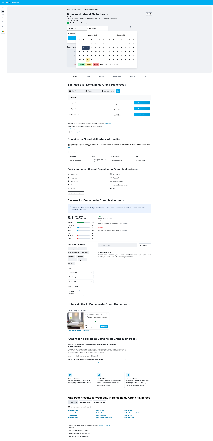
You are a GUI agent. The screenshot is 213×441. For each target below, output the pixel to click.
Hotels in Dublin (72, 415)
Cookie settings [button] (72, 129)
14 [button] (84, 52)
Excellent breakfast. (106, 221)
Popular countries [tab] (85, 402)
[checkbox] (76, 292)
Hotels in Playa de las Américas (132, 413)
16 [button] (92, 52)
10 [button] (96, 48)
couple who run (72, 260)
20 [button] (80, 56)
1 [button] (87, 44)
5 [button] (103, 44)
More (69, 147)
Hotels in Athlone (73, 413)
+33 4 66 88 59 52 (72, 21)
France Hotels (75, 9)
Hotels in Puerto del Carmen (104, 417)
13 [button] (80, 52)
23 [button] (92, 56)
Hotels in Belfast (100, 413)
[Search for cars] (3, 14)
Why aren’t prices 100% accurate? (79, 436)
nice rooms (71, 263)
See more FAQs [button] (97, 363)
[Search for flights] (3, 7)
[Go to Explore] (3, 21)
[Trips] (3, 26)
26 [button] (104, 56)
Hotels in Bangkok (73, 417)
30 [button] (92, 60)
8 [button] (87, 48)
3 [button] (95, 44)
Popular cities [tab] (73, 402)
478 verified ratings (82, 23)
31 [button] (133, 60)
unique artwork (82, 260)
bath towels (85, 252)
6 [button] (79, 48)
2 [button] (91, 44)
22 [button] (88, 56)
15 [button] (88, 52)
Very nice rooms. (105, 218)
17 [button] (96, 52)
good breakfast (82, 249)
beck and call (79, 256)
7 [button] (83, 48)
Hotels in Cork (100, 410)
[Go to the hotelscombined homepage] (12, 2)
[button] (3, 2)
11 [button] (100, 48)
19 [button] (104, 52)
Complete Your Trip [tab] (99, 402)
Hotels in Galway (128, 410)
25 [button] (100, 56)
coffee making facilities (74, 252)
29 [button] (88, 60)
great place (71, 256)
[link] (79, 330)
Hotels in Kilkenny (129, 417)
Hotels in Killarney (73, 410)
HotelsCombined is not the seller (78, 430)
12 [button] (104, 48)
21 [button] (84, 56)
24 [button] (96, 56)
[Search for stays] (3, 11)
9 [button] (91, 48)
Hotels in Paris (128, 415)
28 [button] (84, 60)
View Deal (104, 326)
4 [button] (99, 44)
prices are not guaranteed (104, 425)
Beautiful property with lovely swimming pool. (112, 223)
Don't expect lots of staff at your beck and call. (112, 230)
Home (68, 9)
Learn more (108, 123)
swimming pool (72, 249)
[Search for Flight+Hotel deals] (3, 18)
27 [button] (80, 60)
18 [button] (100, 52)
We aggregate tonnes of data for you (79, 433)
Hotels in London (101, 415)
